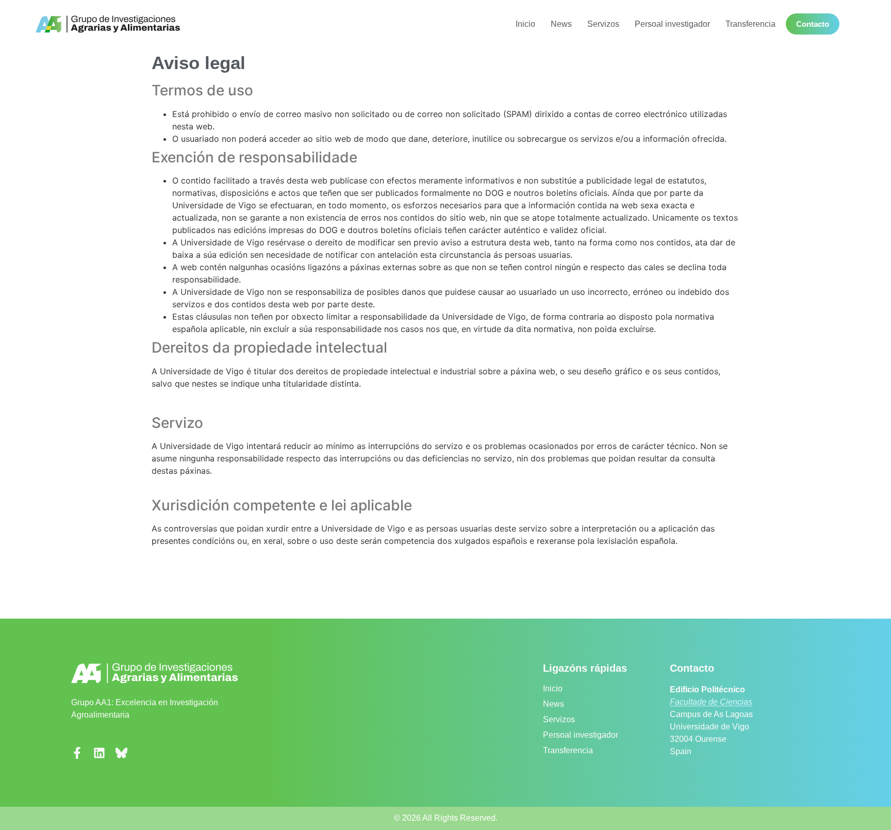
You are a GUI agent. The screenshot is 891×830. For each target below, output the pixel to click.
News (561, 24)
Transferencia (750, 24)
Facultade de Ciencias (711, 702)
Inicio (525, 24)
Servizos (603, 24)
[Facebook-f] (77, 753)
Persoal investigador (672, 24)
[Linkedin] (99, 753)
